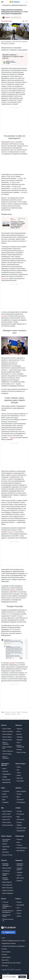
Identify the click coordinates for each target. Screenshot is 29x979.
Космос (4, 794)
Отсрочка (19, 845)
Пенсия (3, 898)
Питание (19, 794)
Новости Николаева (5, 757)
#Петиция (24, 712)
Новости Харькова (7, 731)
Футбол (19, 767)
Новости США (6, 814)
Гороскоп (19, 811)
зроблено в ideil (5, 973)
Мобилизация (19, 836)
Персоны (4, 860)
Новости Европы (7, 811)
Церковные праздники (20, 864)
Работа (19, 731)
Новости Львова (7, 739)
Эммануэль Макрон (5, 874)
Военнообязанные (22, 848)
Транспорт (5, 771)
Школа (18, 742)
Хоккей (19, 775)
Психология (20, 799)
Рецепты (18, 898)
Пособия (19, 749)
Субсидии (19, 737)
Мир (2, 808)
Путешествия (20, 819)
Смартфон (5, 802)
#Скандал (8, 712)
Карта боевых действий (6, 840)
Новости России (7, 816)
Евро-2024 (20, 778)
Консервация (20, 905)
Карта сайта (5, 960)
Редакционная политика (9, 943)
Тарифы (4, 777)
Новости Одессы (7, 737)
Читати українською (6, 21)
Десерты (19, 910)
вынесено (4, 316)
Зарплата (19, 728)
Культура (19, 822)
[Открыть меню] (2, 2)
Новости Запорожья (5, 743)
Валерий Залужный (5, 878)
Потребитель (20, 814)
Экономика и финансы (5, 764)
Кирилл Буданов (7, 882)
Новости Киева (6, 728)
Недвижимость (6, 774)
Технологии (5, 791)
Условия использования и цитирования (13, 946)
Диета (18, 797)
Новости (4, 725)
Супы (18, 907)
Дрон (3, 799)
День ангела (20, 878)
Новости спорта (20, 763)
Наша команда (6, 957)
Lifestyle (17, 808)
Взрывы (4, 843)
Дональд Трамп (6, 868)
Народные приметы (20, 868)
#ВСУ (18, 714)
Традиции (19, 872)
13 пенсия (5, 902)
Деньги (4, 768)
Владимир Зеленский (5, 864)
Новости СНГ (6, 819)
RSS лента (5, 965)
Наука (3, 788)
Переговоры (6, 846)
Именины (19, 880)
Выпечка (19, 902)
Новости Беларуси (7, 825)
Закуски (19, 916)
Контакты (4, 954)
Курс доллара (6, 779)
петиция (12, 590)
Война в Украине (6, 836)
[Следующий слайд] (27, 5)
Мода (18, 816)
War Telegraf (13, 219)
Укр (27, 2)
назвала (14, 475)
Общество (18, 725)
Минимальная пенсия (6, 915)
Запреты (19, 875)
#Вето (19, 712)
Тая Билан (7, 17)
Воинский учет (21, 850)
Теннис (19, 772)
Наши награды (6, 951)
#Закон (14, 712)
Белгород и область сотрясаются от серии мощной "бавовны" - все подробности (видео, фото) (18, 224)
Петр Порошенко (7, 885)
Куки (13, 976)
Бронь (18, 842)
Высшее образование (20, 746)
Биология (5, 797)
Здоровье (18, 788)
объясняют (4, 278)
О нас (3, 938)
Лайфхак (19, 825)
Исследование (21, 802)
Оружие (4, 849)
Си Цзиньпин (6, 871)
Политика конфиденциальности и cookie (13, 940)
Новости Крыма (6, 754)
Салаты (19, 913)
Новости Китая (6, 822)
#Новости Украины (10, 714)
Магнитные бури (21, 828)
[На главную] (15, 2)
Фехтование (20, 781)
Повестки (19, 839)
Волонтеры (5, 852)
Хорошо (22, 976)
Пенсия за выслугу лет (7, 920)
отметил (10, 532)
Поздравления (21, 830)
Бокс (18, 769)
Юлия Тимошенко (7, 887)
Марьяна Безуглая (7, 890)
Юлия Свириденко (7, 893)
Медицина (20, 739)
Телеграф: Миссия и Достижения (11, 962)
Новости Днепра (7, 734)
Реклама (4, 949)
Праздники (18, 860)
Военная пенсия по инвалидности (8, 911)
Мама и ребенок (21, 791)
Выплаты (19, 734)
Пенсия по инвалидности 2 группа (7, 906)
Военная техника (7, 855)
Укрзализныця (6, 782)
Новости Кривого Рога (7, 747)
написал (12, 437)
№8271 (13, 142)
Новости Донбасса (7, 751)
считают (11, 663)
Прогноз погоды (21, 752)
